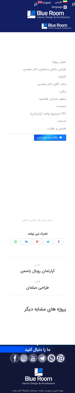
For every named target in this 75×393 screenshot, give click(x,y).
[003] (45, 201)
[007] (45, 158)
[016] (59, 173)
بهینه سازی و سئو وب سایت (51, 390)
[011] (59, 158)
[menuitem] (44, 3)
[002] (30, 201)
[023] (45, 187)
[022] (30, 187)
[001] (16, 201)
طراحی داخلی (29, 220)
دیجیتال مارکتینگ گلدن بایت (24, 390)
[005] (23, 165)
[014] (45, 173)
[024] (59, 187)
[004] (59, 201)
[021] (16, 187)
